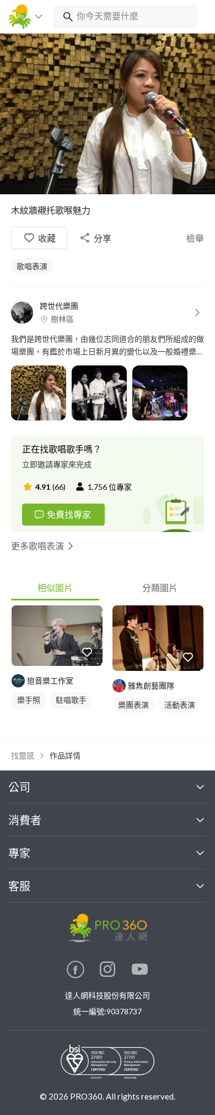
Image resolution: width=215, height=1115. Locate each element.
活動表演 (179, 704)
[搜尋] (66, 16)
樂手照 (28, 699)
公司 (19, 787)
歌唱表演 (32, 266)
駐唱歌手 (71, 699)
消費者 (24, 820)
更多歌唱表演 (37, 545)
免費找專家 (69, 514)
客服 (19, 886)
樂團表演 (133, 704)
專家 (19, 853)
